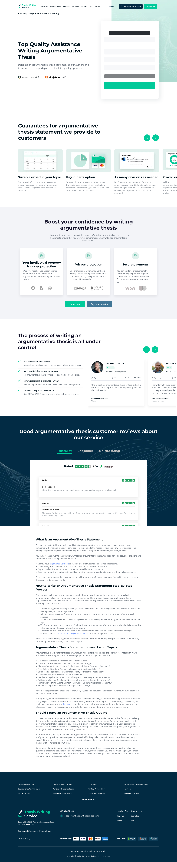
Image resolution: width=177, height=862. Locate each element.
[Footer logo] (39, 814)
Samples (75, 6)
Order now (150, 6)
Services (44, 6)
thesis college (68, 704)
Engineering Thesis (131, 793)
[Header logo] (27, 6)
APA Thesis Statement (97, 793)
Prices (97, 6)
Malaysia (80, 856)
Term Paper (128, 789)
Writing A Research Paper (63, 789)
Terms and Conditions (28, 831)
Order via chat (102, 304)
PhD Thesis (92, 784)
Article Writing (24, 793)
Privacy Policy (45, 831)
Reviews (66, 6)
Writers (84, 6)
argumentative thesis (59, 563)
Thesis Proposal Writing (62, 784)
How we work (55, 6)
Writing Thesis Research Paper (136, 784)
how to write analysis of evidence (73, 633)
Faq (132, 820)
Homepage (23, 13)
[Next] (155, 137)
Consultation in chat (132, 6)
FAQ (91, 6)
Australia (70, 856)
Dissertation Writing (26, 784)
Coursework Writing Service (29, 789)
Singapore (106, 856)
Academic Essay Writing (62, 793)
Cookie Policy (24, 838)
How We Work (123, 811)
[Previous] (147, 137)
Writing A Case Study (96, 789)
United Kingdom (92, 856)
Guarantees (136, 811)
